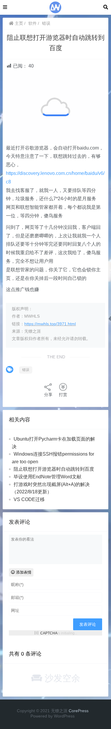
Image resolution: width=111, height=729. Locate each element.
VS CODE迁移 (29, 499)
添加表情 (23, 572)
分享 (48, 394)
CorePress (79, 710)
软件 (32, 23)
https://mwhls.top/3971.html (50, 323)
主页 (18, 23)
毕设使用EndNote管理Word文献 (47, 476)
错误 (46, 23)
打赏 (63, 394)
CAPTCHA (48, 633)
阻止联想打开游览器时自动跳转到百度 (54, 469)
